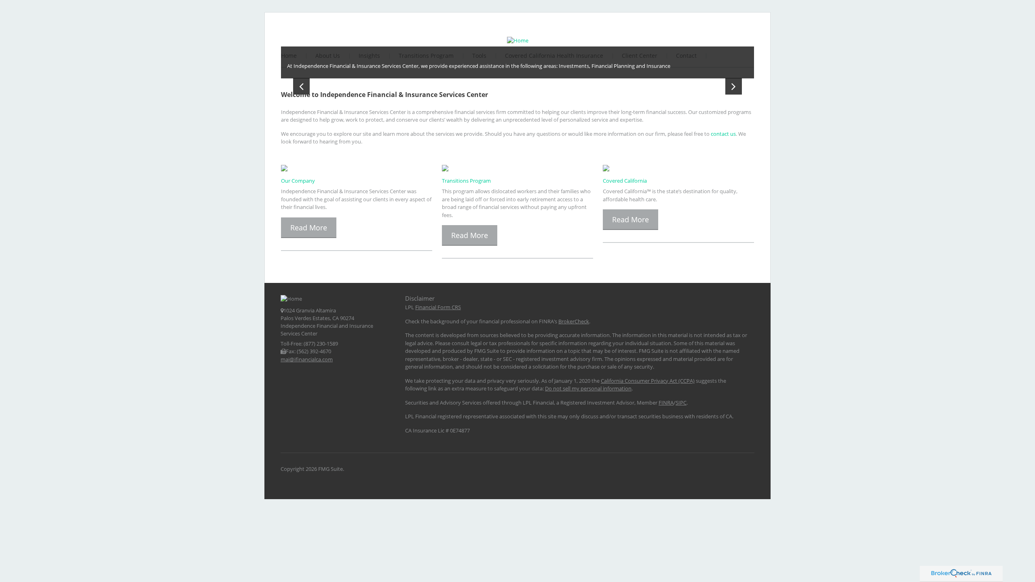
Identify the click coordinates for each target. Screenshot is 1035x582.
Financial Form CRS (438, 307)
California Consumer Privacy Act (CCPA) (648, 380)
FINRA (666, 402)
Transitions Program (466, 180)
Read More (308, 227)
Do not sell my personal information (588, 388)
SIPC (681, 402)
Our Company (298, 180)
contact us (723, 133)
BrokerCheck (573, 321)
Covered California (625, 180)
